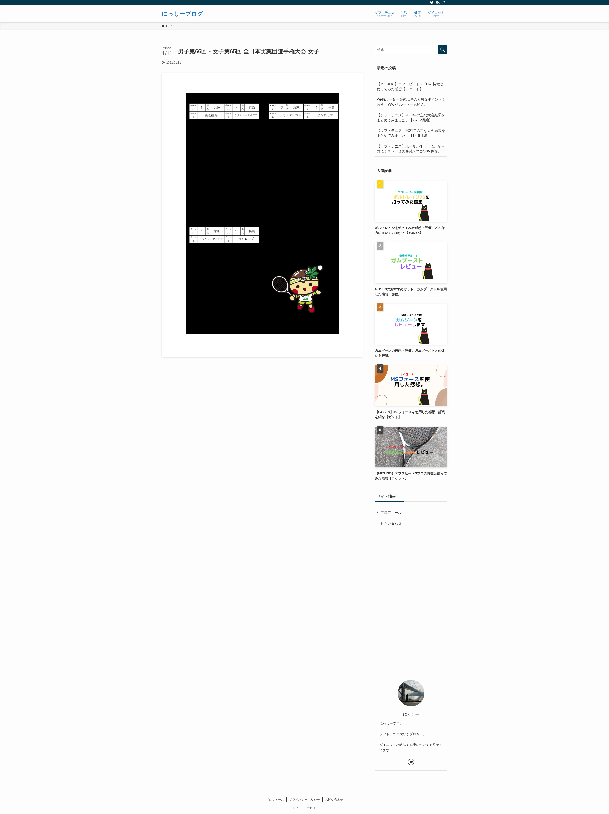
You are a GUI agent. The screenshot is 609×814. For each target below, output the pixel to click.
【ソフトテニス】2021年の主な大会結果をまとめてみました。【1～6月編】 (411, 133)
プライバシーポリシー (304, 799)
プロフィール (391, 512)
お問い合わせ (391, 523)
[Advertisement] (411, 567)
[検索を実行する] (442, 49)
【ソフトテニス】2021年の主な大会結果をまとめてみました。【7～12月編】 (411, 117)
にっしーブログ (182, 14)
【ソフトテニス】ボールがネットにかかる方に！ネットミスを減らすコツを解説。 (411, 148)
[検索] (444, 2)
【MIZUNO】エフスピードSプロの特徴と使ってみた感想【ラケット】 (410, 86)
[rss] (438, 2)
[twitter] (432, 2)
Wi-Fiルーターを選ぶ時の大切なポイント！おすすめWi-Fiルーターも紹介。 (411, 101)
